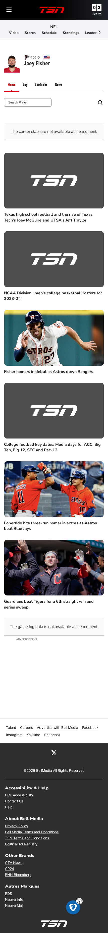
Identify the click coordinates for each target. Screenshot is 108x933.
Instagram (14, 735)
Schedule (49, 32)
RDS (8, 893)
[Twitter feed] (54, 752)
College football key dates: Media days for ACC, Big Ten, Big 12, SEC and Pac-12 (52, 447)
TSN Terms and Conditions (27, 838)
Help (9, 807)
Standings (71, 32)
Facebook (90, 727)
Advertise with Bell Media (57, 727)
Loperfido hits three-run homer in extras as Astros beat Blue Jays (50, 525)
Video (14, 32)
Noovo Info (14, 899)
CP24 (9, 868)
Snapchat (52, 735)
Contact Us (14, 801)
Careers (26, 727)
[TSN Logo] (52, 10)
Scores (96, 14)
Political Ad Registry (21, 844)
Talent (11, 727)
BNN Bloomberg (18, 874)
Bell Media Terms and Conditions (32, 832)
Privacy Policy (16, 826)
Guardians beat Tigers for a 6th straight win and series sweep (49, 604)
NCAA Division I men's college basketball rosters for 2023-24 (53, 295)
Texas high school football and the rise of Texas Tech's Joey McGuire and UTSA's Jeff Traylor (48, 217)
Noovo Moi (14, 905)
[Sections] (9, 10)
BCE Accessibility (19, 795)
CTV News (13, 862)
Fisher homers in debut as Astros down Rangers (48, 371)
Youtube (33, 735)
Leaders (91, 32)
